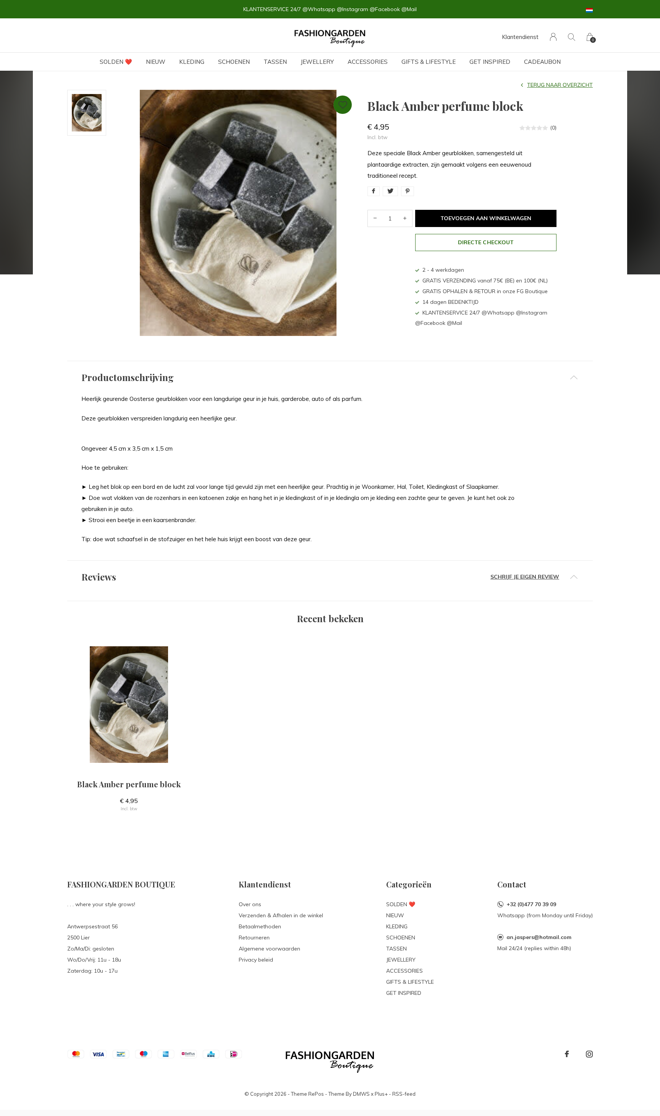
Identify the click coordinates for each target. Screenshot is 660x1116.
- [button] (375, 218)
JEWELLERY (317, 61)
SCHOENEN (234, 61)
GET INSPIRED (489, 61)
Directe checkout (485, 242)
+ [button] (404, 218)
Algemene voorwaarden (269, 948)
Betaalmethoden (260, 926)
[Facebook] (567, 1054)
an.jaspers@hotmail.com (538, 937)
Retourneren (254, 937)
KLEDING (191, 61)
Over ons (250, 904)
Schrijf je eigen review (524, 576)
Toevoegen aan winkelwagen (486, 218)
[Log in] (553, 37)
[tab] (330, 377)
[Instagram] (589, 1054)
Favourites (342, 105)
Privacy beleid (256, 959)
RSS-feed (404, 1094)
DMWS (361, 1094)
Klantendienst (520, 37)
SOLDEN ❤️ (116, 61)
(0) (553, 127)
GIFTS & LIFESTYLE (428, 61)
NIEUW (155, 61)
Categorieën (409, 884)
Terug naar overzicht (560, 84)
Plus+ (381, 1094)
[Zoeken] (571, 37)
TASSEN (275, 61)
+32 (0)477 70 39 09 (531, 904)
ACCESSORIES (368, 61)
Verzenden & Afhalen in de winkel (281, 915)
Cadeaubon (542, 61)
